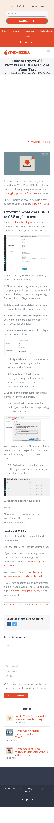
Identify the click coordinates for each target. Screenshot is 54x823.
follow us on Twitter (29, 572)
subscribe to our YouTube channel (23, 576)
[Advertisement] (27, 104)
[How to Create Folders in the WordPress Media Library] (9, 716)
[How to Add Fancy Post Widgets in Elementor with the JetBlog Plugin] (9, 749)
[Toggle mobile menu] (48, 51)
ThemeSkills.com (21, 789)
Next (45, 141)
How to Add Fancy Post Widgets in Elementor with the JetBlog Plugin (31, 752)
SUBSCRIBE (27, 21)
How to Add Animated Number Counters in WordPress (27, 734)
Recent (27, 708)
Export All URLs (40, 203)
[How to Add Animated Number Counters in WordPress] (9, 731)
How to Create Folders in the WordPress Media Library (30, 718)
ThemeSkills (10, 604)
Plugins (34, 604)
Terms (46, 789)
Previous (35, 141)
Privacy (27, 791)
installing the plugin (21, 222)
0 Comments (44, 604)
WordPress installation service (25, 590)
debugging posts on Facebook (20, 193)
